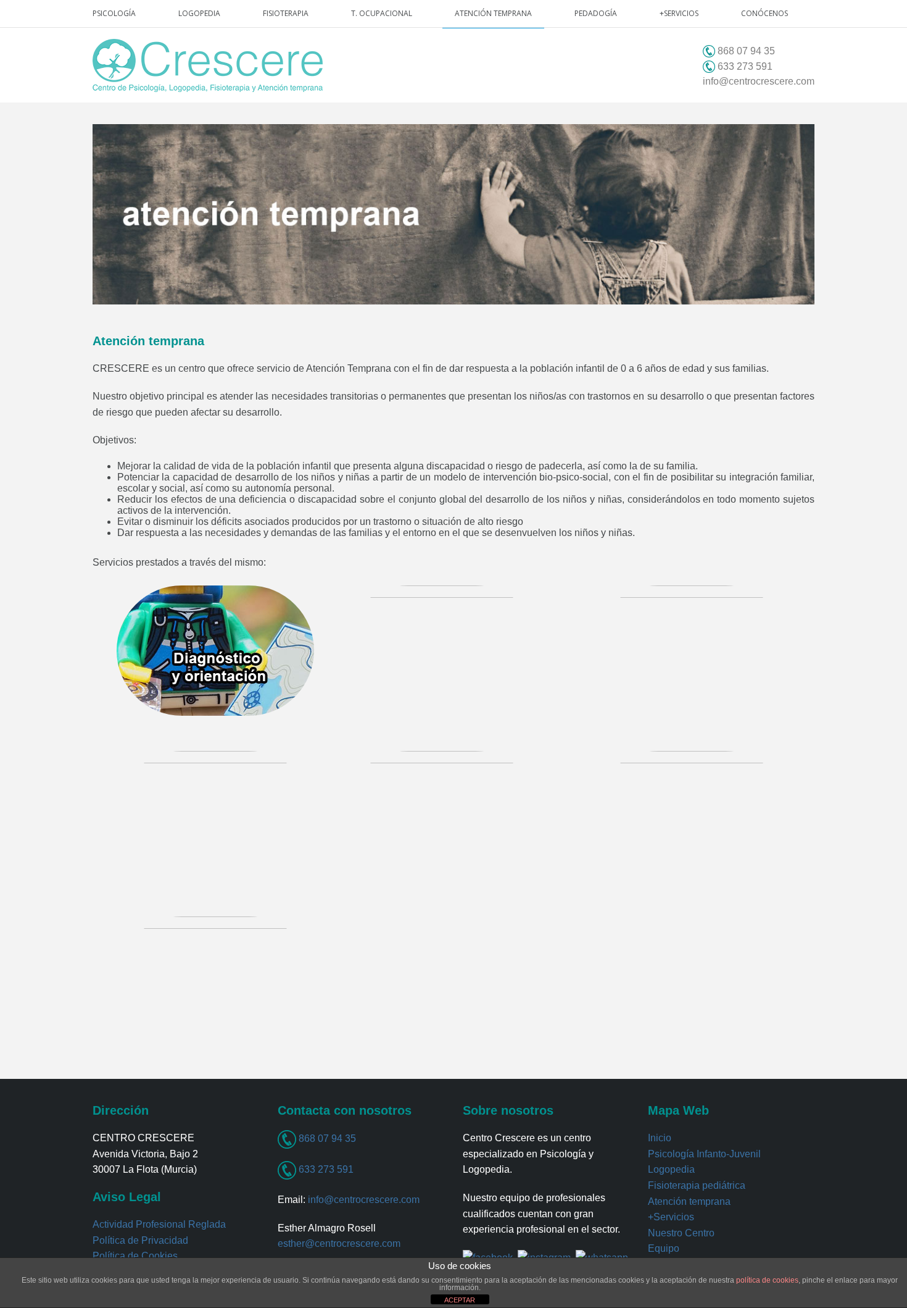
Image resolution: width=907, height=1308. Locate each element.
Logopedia (199, 13)
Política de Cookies (135, 1256)
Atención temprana (493, 13)
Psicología (114, 13)
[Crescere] (208, 65)
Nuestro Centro (681, 1233)
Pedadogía (595, 13)
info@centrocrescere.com (758, 81)
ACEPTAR (459, 1300)
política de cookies (767, 1280)
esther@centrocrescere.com (339, 1243)
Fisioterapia (286, 13)
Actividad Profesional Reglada (159, 1224)
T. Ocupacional (381, 13)
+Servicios (679, 13)
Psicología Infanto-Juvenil (704, 1154)
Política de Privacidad (140, 1240)
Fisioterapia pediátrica (696, 1185)
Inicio (659, 1138)
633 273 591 (325, 1169)
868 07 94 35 (326, 1138)
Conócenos (764, 13)
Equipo (663, 1248)
